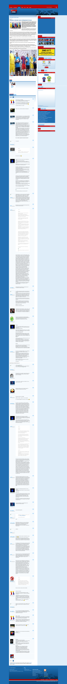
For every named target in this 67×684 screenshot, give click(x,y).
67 (33, 364)
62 (33, 290)
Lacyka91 (11, 384)
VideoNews (39, 84)
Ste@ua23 (11, 321)
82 (33, 535)
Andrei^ (11, 377)
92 (33, 630)
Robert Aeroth (12, 144)
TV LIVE (47, 67)
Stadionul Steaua (12, 671)
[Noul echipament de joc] (15, 28)
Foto (25, 7)
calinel (11, 543)
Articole (19, 7)
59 (33, 204)
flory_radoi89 (12, 510)
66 (33, 350)
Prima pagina (11, 17)
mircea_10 (11, 635)
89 (33, 609)
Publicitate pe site (52, 679)
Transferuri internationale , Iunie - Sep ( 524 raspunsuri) (45, 117)
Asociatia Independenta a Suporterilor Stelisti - (50, 681)
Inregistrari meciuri (26, 669)
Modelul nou (53, 72)
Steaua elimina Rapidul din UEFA (18, 671)
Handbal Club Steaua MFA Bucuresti (37, 671)
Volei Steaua (34, 675)
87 (33, 590)
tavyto (11, 313)
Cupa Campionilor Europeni (13, 670)
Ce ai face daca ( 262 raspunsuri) (42, 116)
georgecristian (12, 403)
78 (33, 509)
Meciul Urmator (41, 58)
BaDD (11, 117)
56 (33, 147)
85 (33, 559)
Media (11, 80)
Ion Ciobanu (11, 287)
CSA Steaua (15, 7)
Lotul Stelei (49, 58)
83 (33, 542)
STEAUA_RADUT (12, 536)
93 (33, 638)
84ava (11, 205)
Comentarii (11, 94)
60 (33, 208)
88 (33, 602)
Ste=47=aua (11, 581)
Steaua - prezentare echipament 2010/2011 (12, 86)
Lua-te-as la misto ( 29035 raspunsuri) (43, 118)
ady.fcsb (11, 197)
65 (33, 324)
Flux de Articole (46, 673)
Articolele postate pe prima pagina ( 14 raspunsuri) (44, 112)
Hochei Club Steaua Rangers (36, 670)
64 (33, 316)
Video (27, 7)
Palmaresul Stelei (12, 669)
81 (33, 528)
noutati (17, 17)
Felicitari (39, 70)
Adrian (11, 492)
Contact (56, 679)
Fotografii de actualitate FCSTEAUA (50, 37)
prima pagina (42, 679)
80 (33, 521)
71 (33, 395)
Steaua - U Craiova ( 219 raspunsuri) (42, 111)
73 (33, 415)
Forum (22, 7)
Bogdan (11, 294)
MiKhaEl (11, 112)
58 (33, 193)
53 (33, 115)
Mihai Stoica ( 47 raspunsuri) (41, 119)
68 (33, 372)
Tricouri (42, 70)
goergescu (11, 351)
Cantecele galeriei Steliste (27, 670)
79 (33, 513)
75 (33, 475)
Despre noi (46, 679)
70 (33, 387)
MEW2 (11, 627)
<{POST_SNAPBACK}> (22, 515)
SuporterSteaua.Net (35, 674)
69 (33, 380)
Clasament (45, 58)
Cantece (46, 70)
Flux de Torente (46, 674)
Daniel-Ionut (11, 369)
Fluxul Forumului (46, 675)
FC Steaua (10, 7)
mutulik (11, 426)
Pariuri (39, 16)
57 (33, 158)
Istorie (30, 7)
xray (10, 595)
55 (33, 140)
